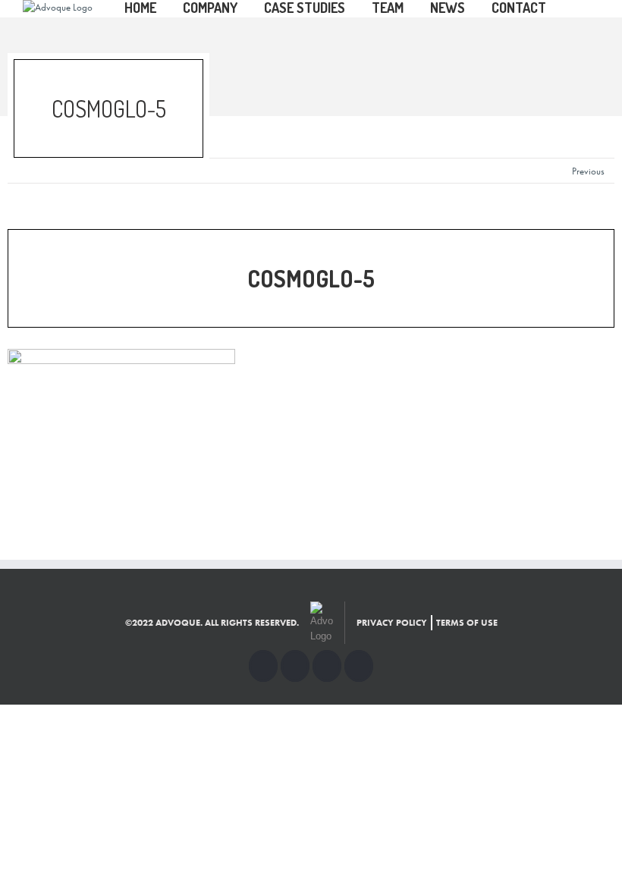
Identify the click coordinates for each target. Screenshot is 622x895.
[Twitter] (295, 666)
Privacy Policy (392, 623)
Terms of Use (467, 623)
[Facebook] (263, 666)
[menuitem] (153, 8)
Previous (588, 171)
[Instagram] (327, 666)
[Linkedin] (358, 666)
